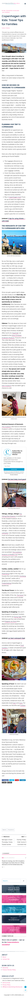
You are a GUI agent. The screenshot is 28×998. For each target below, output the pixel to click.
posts (4, 829)
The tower (20, 595)
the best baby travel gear (16, 479)
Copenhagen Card (15, 197)
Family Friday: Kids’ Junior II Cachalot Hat (21, 840)
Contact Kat (5, 959)
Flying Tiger (18, 617)
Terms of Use (6, 982)
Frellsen (22, 705)
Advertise (5, 967)
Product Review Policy (9, 969)
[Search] (23, 881)
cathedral (5, 533)
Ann (4, 10)
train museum (6, 385)
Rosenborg (5, 573)
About (4, 957)
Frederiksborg (6, 583)
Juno (20, 703)
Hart (14, 703)
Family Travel (6, 28)
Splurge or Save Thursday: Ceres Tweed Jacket (7, 840)
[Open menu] (25, 4)
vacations (11, 829)
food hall (15, 333)
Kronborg (22, 576)
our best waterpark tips (16, 638)
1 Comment (7, 12)
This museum (6, 426)
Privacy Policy (6, 985)
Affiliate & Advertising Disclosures (12, 987)
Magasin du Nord (10, 621)
